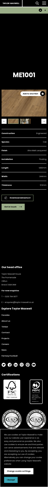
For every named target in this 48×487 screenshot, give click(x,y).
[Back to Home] (11, 3)
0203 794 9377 (11, 296)
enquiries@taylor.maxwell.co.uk (19, 302)
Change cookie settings (19, 471)
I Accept (11, 480)
